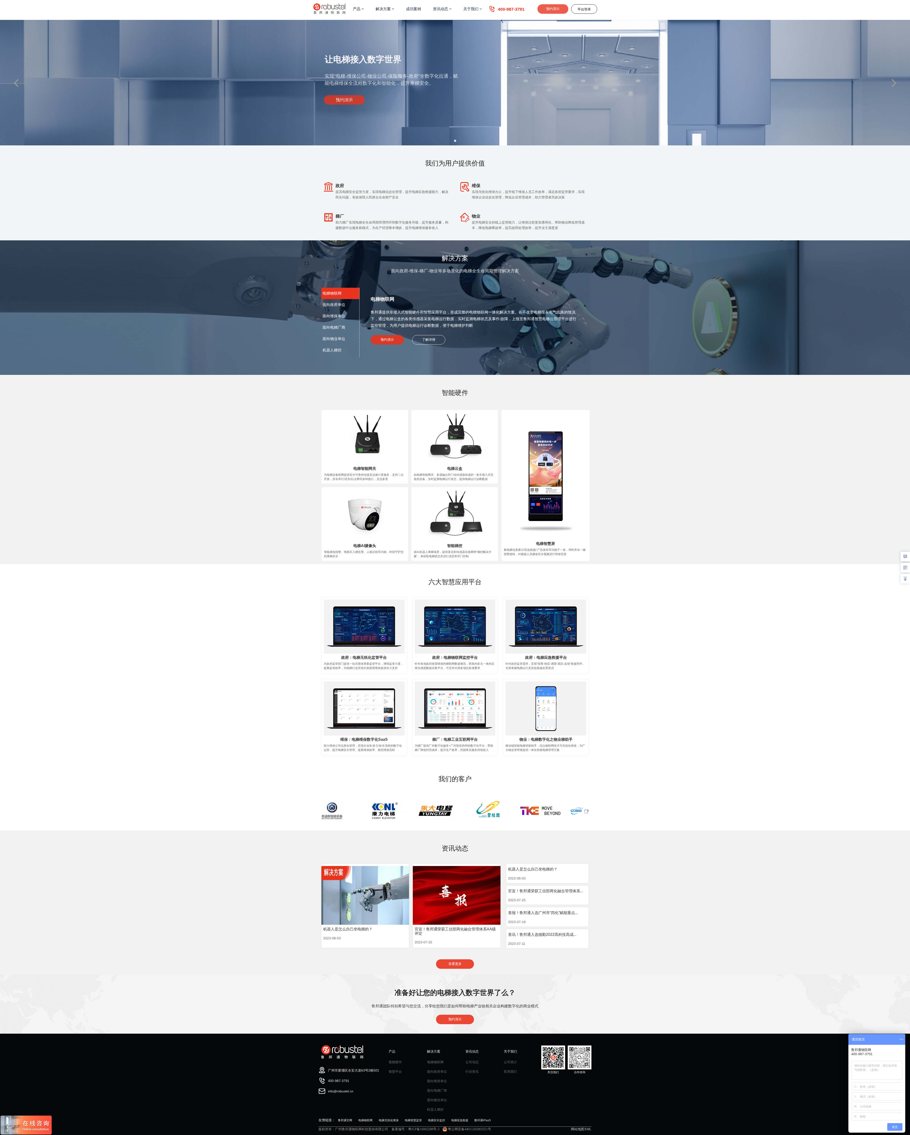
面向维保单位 (437, 1081)
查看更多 (455, 964)
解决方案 (384, 9)
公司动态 (472, 1062)
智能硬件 (395, 1062)
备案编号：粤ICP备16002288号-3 (415, 1129)
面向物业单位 (437, 1100)
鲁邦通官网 (345, 1120)
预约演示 (553, 9)
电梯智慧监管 (413, 1120)
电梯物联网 (435, 1062)
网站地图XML (581, 1129)
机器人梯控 (435, 1109)
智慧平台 (395, 1071)
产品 (357, 9)
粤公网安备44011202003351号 (469, 1129)
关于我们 (471, 9)
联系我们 (510, 1071)
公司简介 (510, 1062)
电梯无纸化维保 (389, 1120)
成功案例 (413, 9)
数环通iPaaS (482, 1120)
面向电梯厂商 (437, 1090)
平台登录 (584, 9)
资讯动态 (441, 9)
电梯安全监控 (436, 1120)
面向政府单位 (437, 1071)
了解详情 (428, 339)
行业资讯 (472, 1071)
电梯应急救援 (459, 1120)
